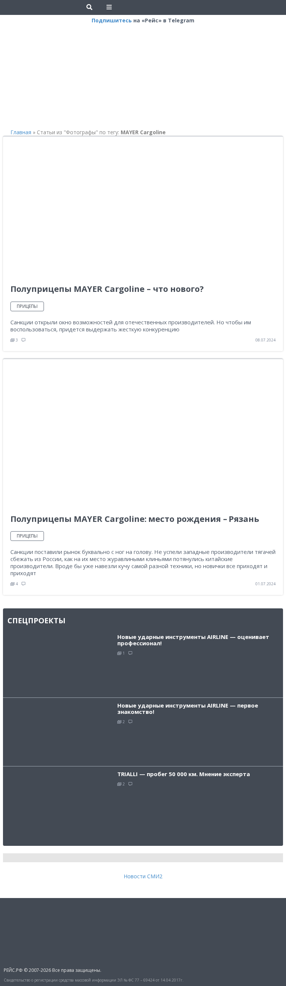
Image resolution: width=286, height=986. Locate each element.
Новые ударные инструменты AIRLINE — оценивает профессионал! (193, 640)
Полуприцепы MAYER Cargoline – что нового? (107, 288)
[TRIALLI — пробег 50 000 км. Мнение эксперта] (60, 803)
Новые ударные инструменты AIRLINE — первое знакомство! (187, 708)
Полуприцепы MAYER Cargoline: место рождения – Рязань (134, 518)
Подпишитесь (112, 20)
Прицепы (27, 306)
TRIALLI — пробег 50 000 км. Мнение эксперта (183, 774)
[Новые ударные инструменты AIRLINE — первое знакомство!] (60, 731)
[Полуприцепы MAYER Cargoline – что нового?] (116, 210)
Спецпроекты (36, 620)
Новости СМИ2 (143, 876)
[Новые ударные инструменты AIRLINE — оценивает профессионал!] (60, 662)
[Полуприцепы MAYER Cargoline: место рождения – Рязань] (116, 436)
